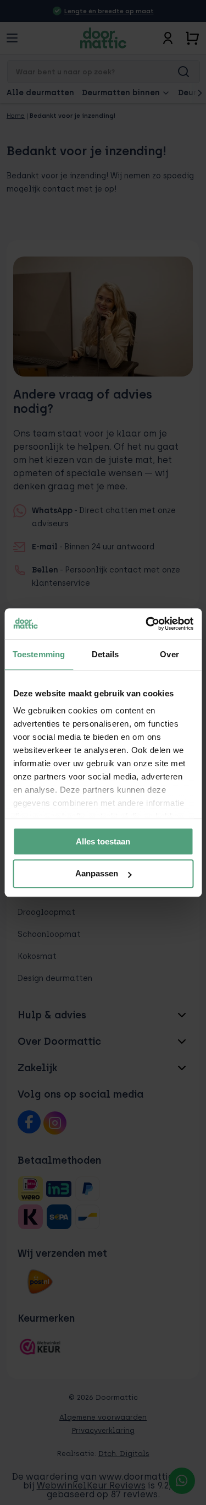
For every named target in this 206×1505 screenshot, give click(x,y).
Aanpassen (96, 874)
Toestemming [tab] (39, 654)
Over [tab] (169, 654)
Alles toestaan (103, 841)
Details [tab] (105, 654)
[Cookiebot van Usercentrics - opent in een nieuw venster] (146, 624)
